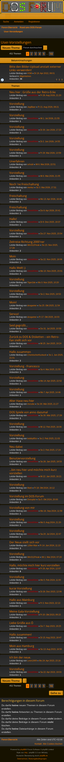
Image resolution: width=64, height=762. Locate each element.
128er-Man (32, 545)
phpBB (23, 749)
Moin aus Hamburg (21, 646)
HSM (29, 73)
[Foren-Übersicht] (32, 7)
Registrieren (34, 22)
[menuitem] (52, 744)
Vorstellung (16, 104)
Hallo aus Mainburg (21, 600)
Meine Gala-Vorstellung (24, 611)
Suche (6, 22)
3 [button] (35, 54)
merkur (30, 187)
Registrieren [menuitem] (62, 17)
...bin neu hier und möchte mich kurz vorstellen (32, 471)
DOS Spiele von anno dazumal (28, 412)
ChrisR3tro (32, 95)
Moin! (13, 302)
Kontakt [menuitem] (38, 744)
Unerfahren (16, 161)
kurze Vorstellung (20, 588)
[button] (23, 54)
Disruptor (31, 499)
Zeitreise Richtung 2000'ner (27, 242)
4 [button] (39, 54)
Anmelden (19, 22)
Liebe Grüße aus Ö (21, 623)
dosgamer (32, 305)
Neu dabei (16, 447)
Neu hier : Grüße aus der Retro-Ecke (32, 92)
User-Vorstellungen (16, 42)
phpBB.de (44, 756)
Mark (29, 488)
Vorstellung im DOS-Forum (26, 496)
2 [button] (31, 54)
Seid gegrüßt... (18, 325)
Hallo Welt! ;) (17, 268)
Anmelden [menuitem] (57, 17)
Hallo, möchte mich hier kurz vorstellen (34, 565)
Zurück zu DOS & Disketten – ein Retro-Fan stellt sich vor (34, 338)
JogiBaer (31, 107)
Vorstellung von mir (22, 508)
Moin (12, 256)
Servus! (14, 314)
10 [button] (51, 54)
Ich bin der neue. (20, 657)
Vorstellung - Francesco (24, 366)
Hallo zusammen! (20, 634)
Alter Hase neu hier (21, 401)
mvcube (31, 404)
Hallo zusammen (20, 352)
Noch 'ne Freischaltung (24, 184)
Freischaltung (18, 196)
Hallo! (13, 219)
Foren (9, 17)
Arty (25, 752)
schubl (30, 164)
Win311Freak (33, 245)
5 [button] (44, 54)
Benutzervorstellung (22, 458)
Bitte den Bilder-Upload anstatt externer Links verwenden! (35, 68)
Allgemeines (25, 76)
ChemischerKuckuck (36, 355)
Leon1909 (32, 660)
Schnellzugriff (3, 17)
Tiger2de (31, 282)
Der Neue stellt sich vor (24, 542)
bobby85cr (32, 438)
